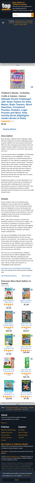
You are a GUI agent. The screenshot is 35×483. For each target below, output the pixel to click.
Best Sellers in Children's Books (20, 3)
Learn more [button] (26, 475)
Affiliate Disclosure (6, 432)
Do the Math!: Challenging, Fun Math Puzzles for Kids (9, 393)
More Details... (27, 276)
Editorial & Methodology (8, 430)
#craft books (17, 409)
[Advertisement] (17, 45)
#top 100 (25, 409)
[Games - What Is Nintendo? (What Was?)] (14, 290)
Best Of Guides (23, 432)
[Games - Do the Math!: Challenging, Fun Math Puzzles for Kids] (14, 382)
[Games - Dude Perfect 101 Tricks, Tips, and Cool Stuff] (32, 313)
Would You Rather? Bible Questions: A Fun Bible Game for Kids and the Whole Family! (26, 301)
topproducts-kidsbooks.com (12, 456)
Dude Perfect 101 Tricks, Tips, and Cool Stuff (26, 324)
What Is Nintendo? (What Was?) (8, 301)
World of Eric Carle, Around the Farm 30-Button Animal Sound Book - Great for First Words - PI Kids (9, 370)
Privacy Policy (5, 435)
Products (21, 437)
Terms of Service (6, 437)
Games (22, 96)
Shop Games (5, 286)
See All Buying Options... (9, 276)
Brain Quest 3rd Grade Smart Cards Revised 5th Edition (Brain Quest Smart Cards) (26, 370)
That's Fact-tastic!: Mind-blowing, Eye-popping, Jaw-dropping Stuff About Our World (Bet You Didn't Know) (26, 347)
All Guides (21, 430)
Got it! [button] (17, 480)
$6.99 (3, 124)
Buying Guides (22, 435)
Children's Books (9, 93)
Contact (3, 440)
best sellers (23, 24)
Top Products (5, 451)
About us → (4, 423)
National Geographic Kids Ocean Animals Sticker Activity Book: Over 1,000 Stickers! (8, 347)
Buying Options (9, 129)
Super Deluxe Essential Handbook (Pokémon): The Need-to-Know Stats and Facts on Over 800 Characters (9, 324)
